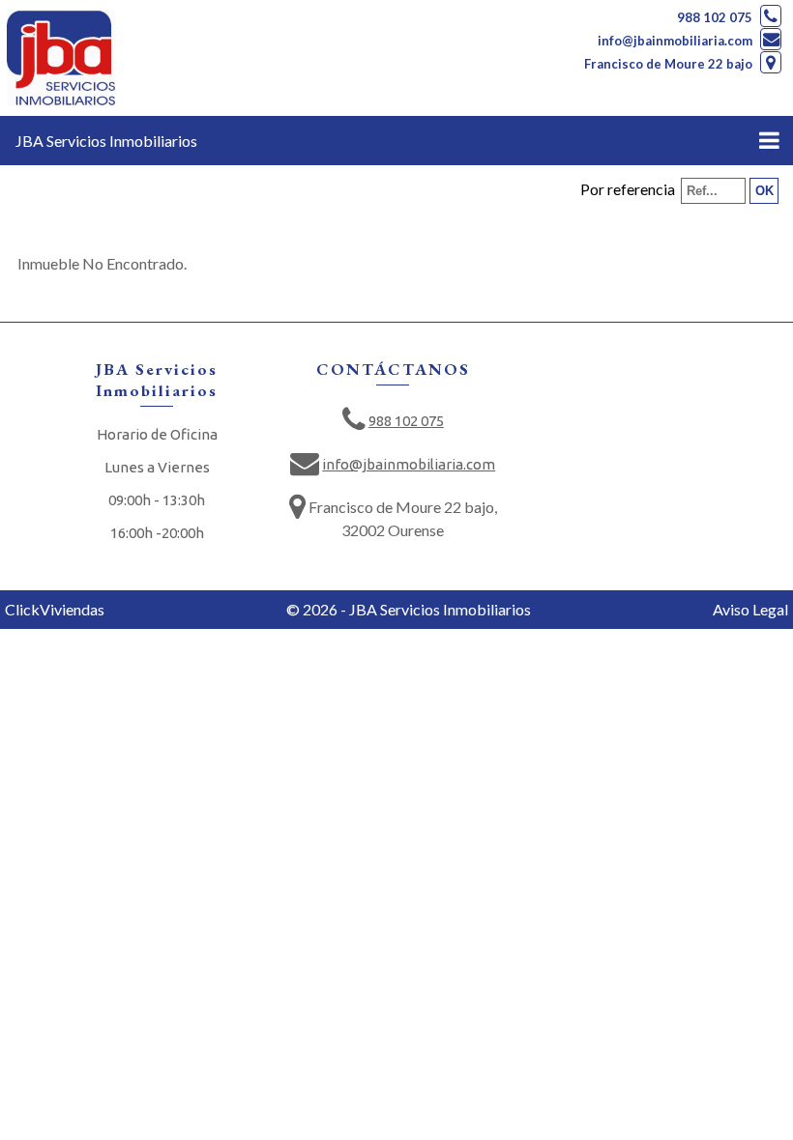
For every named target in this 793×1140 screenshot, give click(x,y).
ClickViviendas (54, 609)
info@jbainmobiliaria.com (675, 40)
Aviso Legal (750, 609)
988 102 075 (714, 17)
